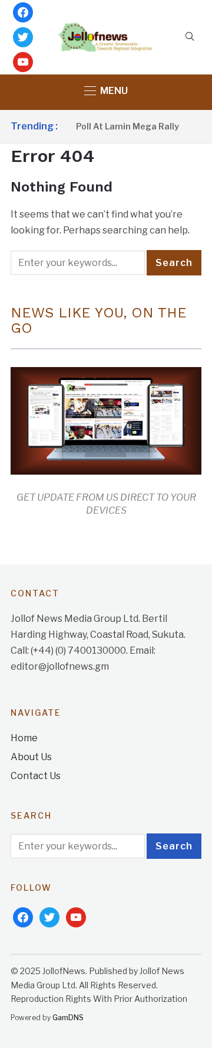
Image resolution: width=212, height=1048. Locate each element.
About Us (31, 757)
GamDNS (68, 1017)
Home (24, 738)
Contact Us (36, 775)
